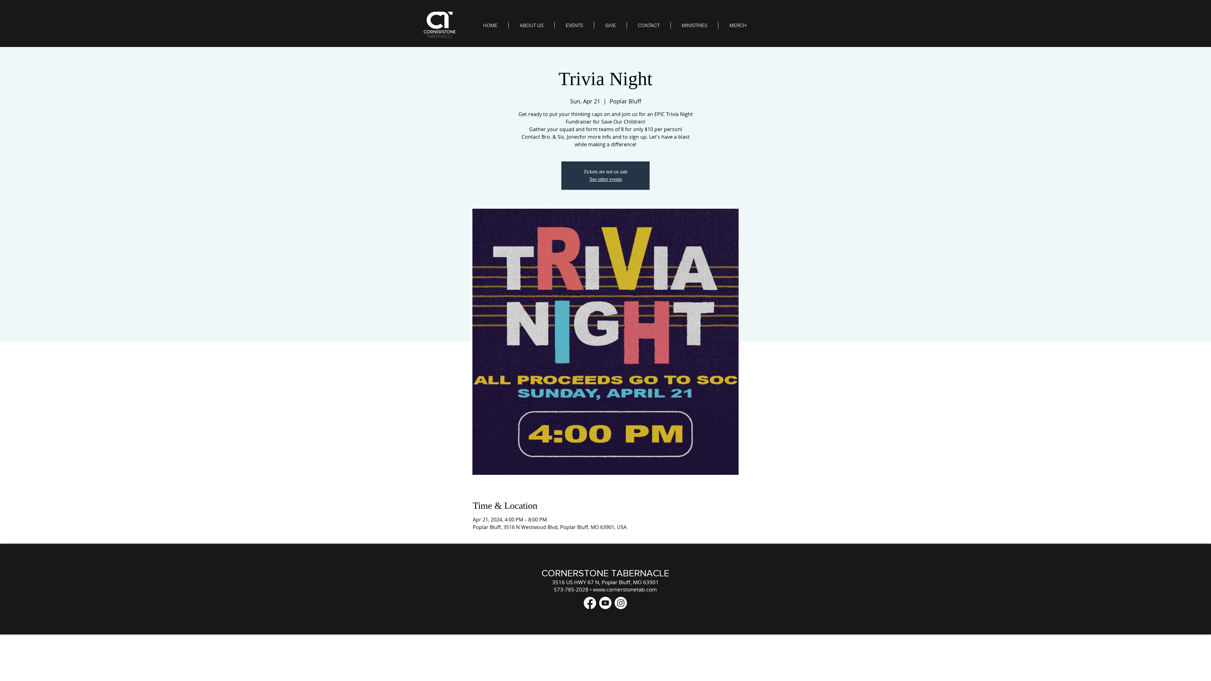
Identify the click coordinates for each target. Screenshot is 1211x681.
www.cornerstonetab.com (625, 589)
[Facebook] (590, 603)
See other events (605, 179)
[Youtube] (605, 603)
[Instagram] (621, 603)
